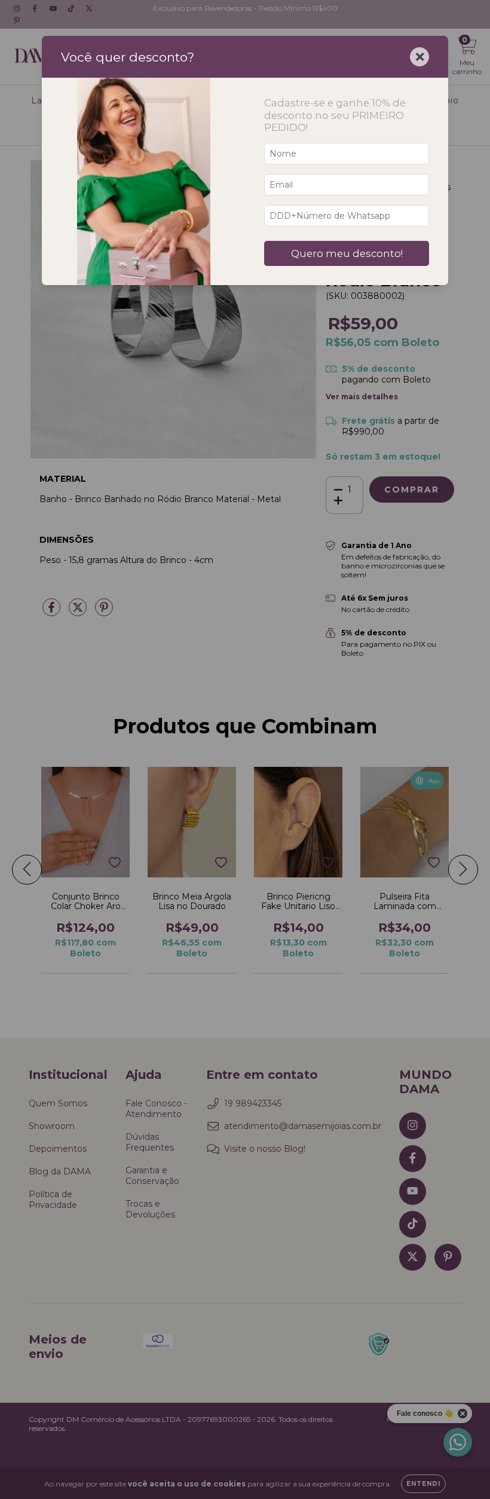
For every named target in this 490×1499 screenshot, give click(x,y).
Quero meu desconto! (347, 253)
